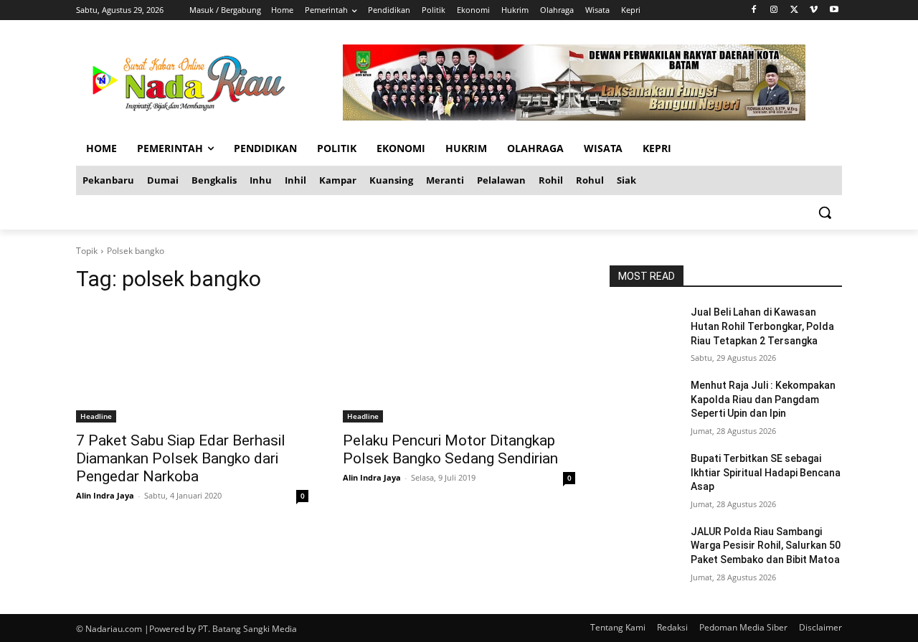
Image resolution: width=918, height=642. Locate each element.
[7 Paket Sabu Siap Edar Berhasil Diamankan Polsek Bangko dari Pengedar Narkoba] (192, 364)
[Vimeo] (813, 10)
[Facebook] (754, 10)
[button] (825, 212)
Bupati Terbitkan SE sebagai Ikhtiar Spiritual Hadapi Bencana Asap (766, 472)
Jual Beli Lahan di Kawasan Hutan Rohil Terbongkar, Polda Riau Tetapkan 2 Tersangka (762, 326)
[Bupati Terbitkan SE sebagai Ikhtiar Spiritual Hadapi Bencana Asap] (644, 476)
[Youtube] (833, 10)
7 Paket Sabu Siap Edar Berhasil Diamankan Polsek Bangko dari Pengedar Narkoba (180, 458)
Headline (96, 416)
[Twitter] (794, 10)
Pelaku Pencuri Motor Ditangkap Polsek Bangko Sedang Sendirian (450, 449)
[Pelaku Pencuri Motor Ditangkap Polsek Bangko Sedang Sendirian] (459, 364)
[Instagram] (774, 10)
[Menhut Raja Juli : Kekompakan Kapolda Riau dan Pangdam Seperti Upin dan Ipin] (644, 403)
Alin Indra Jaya (105, 495)
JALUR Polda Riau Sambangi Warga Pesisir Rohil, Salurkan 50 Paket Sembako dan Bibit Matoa (766, 545)
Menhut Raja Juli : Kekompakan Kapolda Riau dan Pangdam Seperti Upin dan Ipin (763, 399)
